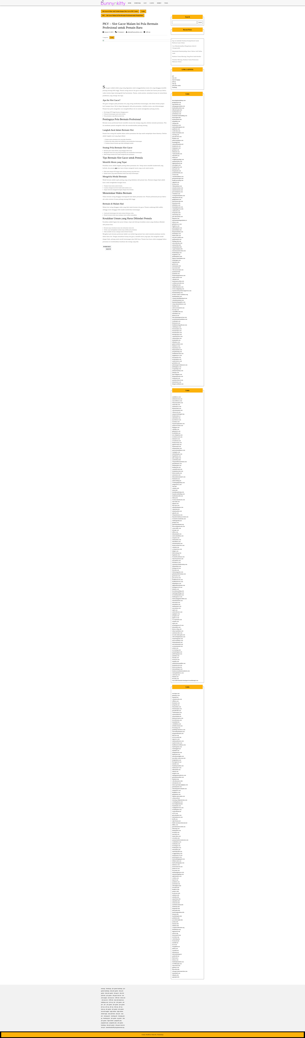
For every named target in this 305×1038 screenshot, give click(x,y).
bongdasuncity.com (177, 167)
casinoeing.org (176, 939)
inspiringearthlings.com (178, 593)
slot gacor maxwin (120, 1025)
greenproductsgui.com (177, 178)
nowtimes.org (175, 937)
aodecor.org (175, 933)
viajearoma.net (176, 509)
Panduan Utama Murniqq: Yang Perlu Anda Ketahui (186, 56)
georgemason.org (176, 102)
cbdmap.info (175, 123)
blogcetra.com (175, 218)
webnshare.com (176, 193)
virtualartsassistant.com (178, 300)
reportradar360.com (177, 851)
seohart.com (175, 648)
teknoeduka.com (176, 627)
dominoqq (108, 988)
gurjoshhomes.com (177, 463)
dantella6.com (175, 750)
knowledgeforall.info (177, 804)
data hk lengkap (176, 79)
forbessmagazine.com (177, 572)
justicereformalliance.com (178, 450)
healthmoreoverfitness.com (179, 745)
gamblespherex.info (177, 256)
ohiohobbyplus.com (177, 454)
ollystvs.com (175, 222)
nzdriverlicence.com (177, 612)
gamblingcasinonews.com (178, 729)
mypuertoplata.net (176, 716)
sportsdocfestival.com (177, 380)
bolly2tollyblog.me (177, 954)
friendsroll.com (176, 478)
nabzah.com (175, 771)
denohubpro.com (176, 233)
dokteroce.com (176, 864)
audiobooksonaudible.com (178, 663)
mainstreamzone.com (177, 190)
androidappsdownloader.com (179, 788)
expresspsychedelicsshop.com (179, 564)
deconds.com (175, 678)
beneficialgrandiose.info (178, 912)
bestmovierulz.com (177, 442)
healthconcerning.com (177, 180)
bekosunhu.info (176, 910)
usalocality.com (176, 404)
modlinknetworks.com (177, 353)
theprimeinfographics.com (178, 302)
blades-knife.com (176, 235)
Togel (166, 3)
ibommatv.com (176, 703)
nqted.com (174, 610)
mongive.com (175, 773)
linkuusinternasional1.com (178, 477)
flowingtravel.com (176, 762)
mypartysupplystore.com (178, 423)
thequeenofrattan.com (177, 231)
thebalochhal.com (176, 408)
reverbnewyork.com (177, 437)
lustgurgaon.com (176, 148)
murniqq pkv (114, 1016)
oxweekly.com (176, 838)
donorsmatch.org (176, 935)
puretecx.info (175, 891)
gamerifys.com (176, 695)
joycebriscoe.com (176, 419)
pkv (173, 76)
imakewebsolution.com (178, 132)
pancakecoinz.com (176, 136)
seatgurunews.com (176, 484)
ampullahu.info (176, 901)
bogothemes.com (176, 456)
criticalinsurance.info (177, 781)
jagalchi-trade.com (176, 444)
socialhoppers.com (176, 809)
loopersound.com (176, 446)
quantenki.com (176, 273)
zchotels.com (175, 621)
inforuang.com (176, 828)
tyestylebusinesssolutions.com (179, 319)
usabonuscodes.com (177, 633)
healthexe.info (175, 889)
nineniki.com (175, 764)
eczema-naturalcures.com (178, 499)
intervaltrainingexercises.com (179, 317)
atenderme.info (176, 906)
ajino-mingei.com (176, 458)
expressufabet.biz (176, 714)
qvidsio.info (175, 921)
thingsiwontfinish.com (177, 384)
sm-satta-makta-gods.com (178, 634)
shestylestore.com (176, 382)
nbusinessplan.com (177, 708)
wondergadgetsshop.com (178, 482)
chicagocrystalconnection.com (179, 971)
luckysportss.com (176, 357)
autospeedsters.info (177, 247)
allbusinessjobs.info (177, 110)
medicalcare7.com (176, 767)
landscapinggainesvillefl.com (179, 598)
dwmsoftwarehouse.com (178, 556)
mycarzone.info (176, 268)
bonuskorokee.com (177, 332)
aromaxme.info (176, 902)
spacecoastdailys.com (177, 640)
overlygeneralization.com (178, 195)
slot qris (103, 1027)
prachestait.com (176, 883)
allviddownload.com (177, 725)
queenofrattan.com (176, 229)
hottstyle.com (175, 589)
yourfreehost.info (176, 459)
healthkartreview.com (177, 581)
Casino (152, 3)
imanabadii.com (176, 973)
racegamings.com (176, 368)
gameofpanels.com (177, 786)
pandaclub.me (175, 956)
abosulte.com (175, 657)
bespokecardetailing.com (178, 494)
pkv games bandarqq (117, 988)
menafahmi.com (176, 604)
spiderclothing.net (176, 480)
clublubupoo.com (176, 327)
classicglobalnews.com (178, 673)
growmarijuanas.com (177, 191)
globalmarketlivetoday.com (179, 574)
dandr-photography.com (178, 862)
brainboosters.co (176, 416)
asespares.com (175, 537)
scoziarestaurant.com (177, 646)
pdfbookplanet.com (177, 228)
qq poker (119, 1018)
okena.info (175, 490)
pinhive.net (175, 948)
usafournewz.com (176, 406)
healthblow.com (176, 792)
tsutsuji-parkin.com (177, 511)
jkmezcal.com (175, 315)
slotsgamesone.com (177, 752)
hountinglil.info (176, 142)
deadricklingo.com (176, 252)
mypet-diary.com (176, 836)
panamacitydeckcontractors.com (180, 840)
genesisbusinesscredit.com (178, 826)
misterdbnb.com (176, 313)
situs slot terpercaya (119, 1000)
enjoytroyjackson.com (177, 558)
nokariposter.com (176, 783)
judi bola (103, 995)
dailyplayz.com (176, 342)
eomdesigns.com (176, 260)
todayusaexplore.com (177, 402)
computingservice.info (177, 209)
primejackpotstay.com (177, 370)
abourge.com (175, 530)
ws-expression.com (177, 619)
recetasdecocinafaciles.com (179, 518)
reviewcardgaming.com (178, 288)
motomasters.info (176, 266)
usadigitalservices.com (177, 807)
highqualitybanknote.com (178, 585)
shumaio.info (175, 923)
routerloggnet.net (176, 748)
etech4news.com (176, 562)
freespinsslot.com (176, 170)
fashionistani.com (176, 566)
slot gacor (116, 993)
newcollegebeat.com (177, 435)
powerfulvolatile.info (177, 920)
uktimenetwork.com (177, 399)
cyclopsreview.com (177, 549)
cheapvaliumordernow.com (179, 304)
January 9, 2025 (108, 32)
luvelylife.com (175, 832)
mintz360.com (175, 155)
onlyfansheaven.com (177, 817)
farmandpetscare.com (177, 207)
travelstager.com (176, 845)
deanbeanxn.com (176, 125)
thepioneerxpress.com (177, 718)
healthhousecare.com (177, 579)
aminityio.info (175, 895)
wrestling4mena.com (177, 802)
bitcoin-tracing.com (177, 667)
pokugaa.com (175, 372)
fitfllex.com (175, 824)
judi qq (174, 81)
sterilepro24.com (176, 285)
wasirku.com (175, 878)
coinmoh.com (175, 547)
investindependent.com (178, 595)
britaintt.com (175, 676)
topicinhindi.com (176, 104)
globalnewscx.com (177, 224)
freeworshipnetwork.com (178, 526)
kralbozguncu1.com (177, 596)
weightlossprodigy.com (178, 159)
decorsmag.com (176, 727)
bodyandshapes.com (177, 669)
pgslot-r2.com (175, 617)
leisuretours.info (176, 203)
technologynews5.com (177, 625)
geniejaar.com (175, 150)
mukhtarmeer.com (176, 606)
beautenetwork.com (177, 665)
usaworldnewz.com (177, 400)
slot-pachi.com (176, 169)
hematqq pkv (121, 1016)
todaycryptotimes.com (177, 631)
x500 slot (117, 997)
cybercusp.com (176, 674)
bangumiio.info (176, 908)
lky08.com (175, 819)
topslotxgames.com (177, 746)
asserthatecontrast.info (177, 904)
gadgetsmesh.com (176, 199)
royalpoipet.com (176, 321)
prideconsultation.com (177, 140)
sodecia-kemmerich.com (178, 307)
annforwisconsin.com (177, 425)
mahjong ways (104, 1002)
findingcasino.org (176, 241)
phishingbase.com (176, 366)
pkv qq (111, 1002)
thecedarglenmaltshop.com (179, 100)
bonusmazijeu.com (177, 328)
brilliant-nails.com (176, 861)
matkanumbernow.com (178, 741)
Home (129, 3)
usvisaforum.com (176, 440)
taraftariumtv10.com (177, 855)
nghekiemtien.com (176, 876)
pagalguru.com (176, 614)
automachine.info (176, 245)
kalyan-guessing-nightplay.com (180, 784)
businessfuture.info (177, 119)
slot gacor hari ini (117, 995)
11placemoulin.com (177, 153)
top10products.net (176, 112)
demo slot (122, 997)
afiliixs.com (175, 532)
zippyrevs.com (176, 739)
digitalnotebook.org (177, 163)
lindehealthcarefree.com (178, 108)
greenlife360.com (176, 710)
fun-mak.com (175, 309)
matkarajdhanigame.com (178, 127)
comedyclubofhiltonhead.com (179, 298)
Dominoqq (137, 3)
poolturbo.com (176, 882)
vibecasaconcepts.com (177, 269)
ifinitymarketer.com (177, 349)
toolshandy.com (176, 843)
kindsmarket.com (176, 830)
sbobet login (104, 1013)
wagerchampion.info (177, 249)
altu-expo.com (175, 505)
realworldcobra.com (177, 243)
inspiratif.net (175, 697)
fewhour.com (175, 184)
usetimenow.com (176, 790)
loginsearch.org (176, 931)
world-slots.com (176, 131)
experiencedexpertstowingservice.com (181, 290)
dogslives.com (175, 226)
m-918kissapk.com (177, 963)
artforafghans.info (176, 885)
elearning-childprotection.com (179, 800)
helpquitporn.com (176, 583)
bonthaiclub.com (176, 467)
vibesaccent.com (176, 412)
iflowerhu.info (175, 969)
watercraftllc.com (176, 528)
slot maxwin (111, 997)
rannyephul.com (176, 849)
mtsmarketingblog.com (178, 874)
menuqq (103, 988)
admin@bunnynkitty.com (135, 32)
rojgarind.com (175, 182)
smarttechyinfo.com (177, 161)
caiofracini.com (176, 210)
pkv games (109, 995)
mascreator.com (176, 602)
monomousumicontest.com (179, 250)
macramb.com (175, 834)
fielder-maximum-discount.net (179, 823)
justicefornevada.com (177, 201)
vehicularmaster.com (177, 410)
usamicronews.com (177, 361)
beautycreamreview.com (178, 545)
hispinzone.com (176, 754)
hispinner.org (175, 779)
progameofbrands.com (177, 733)
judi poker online (176, 85)
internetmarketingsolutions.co (179, 220)
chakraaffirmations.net (177, 144)
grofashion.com (176, 363)
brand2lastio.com (176, 805)
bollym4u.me (175, 952)
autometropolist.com (177, 543)
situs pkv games (114, 991)
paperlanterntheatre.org (178, 524)
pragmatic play (118, 1020)
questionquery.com (177, 857)
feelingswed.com (176, 568)
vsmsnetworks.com (177, 699)
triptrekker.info (176, 262)
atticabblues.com (176, 541)
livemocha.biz (175, 941)
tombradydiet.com (176, 465)
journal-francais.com (177, 866)
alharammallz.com (176, 534)
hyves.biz (174, 944)
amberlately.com (176, 418)
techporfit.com (175, 705)
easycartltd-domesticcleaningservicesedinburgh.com (185, 680)
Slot (145, 3)
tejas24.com (175, 880)
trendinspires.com (176, 847)
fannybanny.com (176, 347)
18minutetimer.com (177, 186)
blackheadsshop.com (177, 292)
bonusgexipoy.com (177, 334)
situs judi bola (111, 1013)
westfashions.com (176, 842)
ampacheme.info (176, 899)
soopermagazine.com (177, 638)
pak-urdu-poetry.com (177, 216)
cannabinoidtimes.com (177, 176)
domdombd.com (176, 340)
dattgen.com (175, 551)
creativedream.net (176, 811)
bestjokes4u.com (176, 146)
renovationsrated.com (177, 644)
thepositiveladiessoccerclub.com (180, 516)
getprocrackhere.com (177, 344)
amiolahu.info (175, 897)
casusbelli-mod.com (177, 469)
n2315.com (175, 813)
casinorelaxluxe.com (177, 336)
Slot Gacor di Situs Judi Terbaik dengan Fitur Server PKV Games (120, 11)
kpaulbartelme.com (177, 296)
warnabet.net (175, 950)
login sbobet (113, 1011)
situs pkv (118, 1013)
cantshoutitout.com (177, 712)
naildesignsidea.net (177, 520)
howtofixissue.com (177, 720)
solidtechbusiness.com (177, 287)
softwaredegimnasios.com (178, 636)
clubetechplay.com (176, 338)
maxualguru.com (176, 165)
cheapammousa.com (177, 515)
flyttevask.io (175, 958)
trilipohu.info (175, 975)
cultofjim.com (175, 429)
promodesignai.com (177, 652)
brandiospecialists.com (177, 765)
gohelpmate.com (176, 794)
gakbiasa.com (175, 967)
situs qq (174, 83)
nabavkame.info (176, 965)
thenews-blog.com (176, 629)
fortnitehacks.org (176, 929)
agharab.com (175, 513)
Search (187, 17)
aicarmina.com (176, 421)
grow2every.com (176, 577)
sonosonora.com (176, 475)
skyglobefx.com (176, 254)
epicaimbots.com (176, 560)
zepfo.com (174, 623)
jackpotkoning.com (177, 351)
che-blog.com (175, 134)
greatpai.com (175, 522)
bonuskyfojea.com (176, 330)
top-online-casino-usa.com (178, 758)
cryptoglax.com (176, 452)
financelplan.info (176, 117)
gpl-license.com (176, 575)
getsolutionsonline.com (178, 777)
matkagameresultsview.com (179, 775)
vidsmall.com (175, 279)
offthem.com (175, 701)
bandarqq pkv (106, 1018)
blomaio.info (175, 914)
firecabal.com (175, 570)
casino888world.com (177, 311)
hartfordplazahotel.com (178, 961)
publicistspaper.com (177, 653)
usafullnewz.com (176, 397)
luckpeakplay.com (176, 359)
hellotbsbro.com (176, 205)
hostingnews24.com (177, 587)
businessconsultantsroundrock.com (181, 671)
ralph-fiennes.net (176, 821)
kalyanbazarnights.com (178, 756)
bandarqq (174, 87)
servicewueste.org (176, 737)
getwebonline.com (176, 815)
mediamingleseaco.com (178, 872)
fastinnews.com (176, 346)
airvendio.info (175, 887)
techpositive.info (176, 212)
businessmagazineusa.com (178, 275)
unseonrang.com (176, 214)
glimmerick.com (176, 431)
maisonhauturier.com (177, 600)
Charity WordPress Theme (148, 1034)
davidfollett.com (176, 433)
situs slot (174, 78)
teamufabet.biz (176, 722)
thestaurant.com (176, 323)
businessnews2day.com (178, 281)
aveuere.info (175, 174)
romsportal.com (176, 378)
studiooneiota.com (176, 239)
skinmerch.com (176, 438)
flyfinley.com (175, 138)
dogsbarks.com (176, 555)
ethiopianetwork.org (177, 197)
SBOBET (159, 3)
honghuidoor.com (176, 760)
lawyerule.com (176, 870)
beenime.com (175, 306)
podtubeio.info (176, 918)
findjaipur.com (175, 427)
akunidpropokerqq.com (178, 492)
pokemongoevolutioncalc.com (179, 365)
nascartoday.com (176, 608)
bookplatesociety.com (177, 471)
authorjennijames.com (177, 507)
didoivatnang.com (176, 553)
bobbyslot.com (176, 151)
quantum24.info (176, 271)
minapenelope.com (177, 448)
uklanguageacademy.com (178, 106)
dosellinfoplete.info (177, 916)
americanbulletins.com (177, 536)
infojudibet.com (176, 121)
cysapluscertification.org (178, 927)
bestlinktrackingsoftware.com (179, 325)
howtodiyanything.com (178, 591)
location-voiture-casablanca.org (180, 294)
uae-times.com (175, 693)
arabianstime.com (176, 539)
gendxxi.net (175, 264)
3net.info (174, 486)
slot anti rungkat (105, 1011)
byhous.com (175, 960)
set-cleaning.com (176, 650)
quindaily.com (175, 655)
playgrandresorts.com (177, 376)
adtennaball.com (176, 769)
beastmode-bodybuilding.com (179, 115)
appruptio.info (175, 977)
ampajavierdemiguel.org (178, 414)
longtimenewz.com (177, 355)
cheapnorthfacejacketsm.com (179, 461)
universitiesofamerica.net (178, 731)
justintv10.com (176, 868)
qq (101, 1018)
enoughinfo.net (176, 946)
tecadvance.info (176, 893)
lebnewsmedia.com (177, 473)
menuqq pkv (107, 1016)
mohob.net (175, 157)
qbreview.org (175, 735)
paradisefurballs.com (177, 172)
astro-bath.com (176, 501)
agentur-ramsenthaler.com (178, 258)
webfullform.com (176, 724)
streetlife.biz (175, 942)
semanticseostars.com (177, 188)
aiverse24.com (175, 659)
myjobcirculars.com (177, 743)
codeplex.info (175, 488)
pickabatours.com (176, 113)
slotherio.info (175, 925)
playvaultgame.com (177, 374)
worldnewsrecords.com (178, 283)
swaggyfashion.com (177, 853)
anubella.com (175, 661)
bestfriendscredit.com (177, 496)
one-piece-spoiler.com (177, 237)
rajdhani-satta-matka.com (178, 796)
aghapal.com (175, 503)
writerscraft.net (176, 798)
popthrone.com (176, 129)
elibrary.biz (175, 497)
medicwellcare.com (177, 277)
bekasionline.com (176, 706)
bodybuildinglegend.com (178, 859)
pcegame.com (175, 615)
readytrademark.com (177, 642)
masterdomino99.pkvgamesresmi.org (115, 1027)
